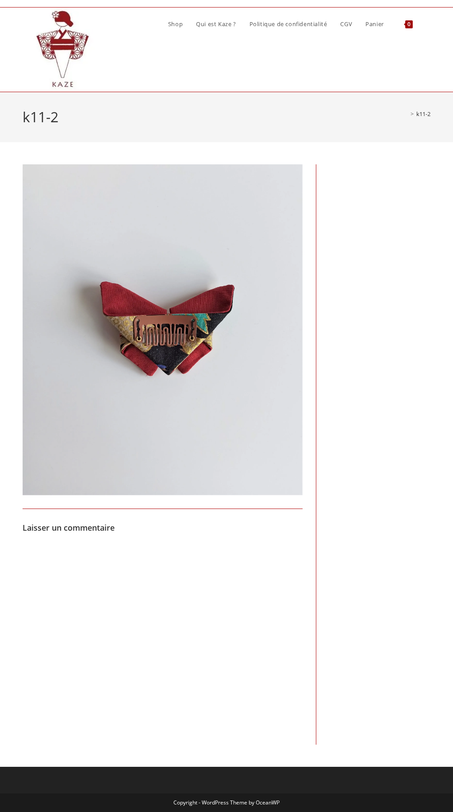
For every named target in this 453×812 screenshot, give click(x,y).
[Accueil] (405, 114)
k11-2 (423, 114)
